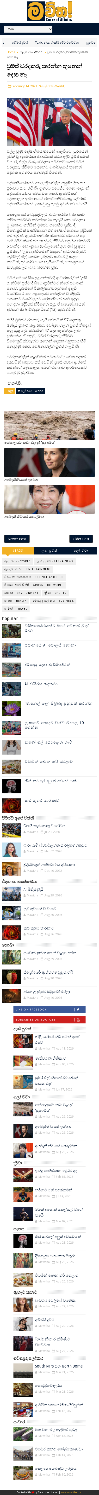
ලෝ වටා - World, (53, 86)
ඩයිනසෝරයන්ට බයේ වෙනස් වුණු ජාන (57, 628)
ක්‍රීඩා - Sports (55, 593)
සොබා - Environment (21, 593)
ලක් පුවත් (49, 550)
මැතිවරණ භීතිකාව (50, 1058)
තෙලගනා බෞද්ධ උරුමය (56, 1468)
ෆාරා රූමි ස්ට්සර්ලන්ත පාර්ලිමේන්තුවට (55, 845)
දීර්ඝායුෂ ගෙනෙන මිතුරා (55, 1256)
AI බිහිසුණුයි (33, 889)
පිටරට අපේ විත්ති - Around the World (34, 585)
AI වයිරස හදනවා (41, 684)
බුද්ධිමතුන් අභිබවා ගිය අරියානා (49, 864)
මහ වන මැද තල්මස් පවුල (56, 1429)
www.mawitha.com (71, 1492)
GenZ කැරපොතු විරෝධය (45, 826)
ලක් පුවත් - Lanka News (55, 561)
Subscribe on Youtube (36, 1019)
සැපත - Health (15, 601)
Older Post (81, 539)
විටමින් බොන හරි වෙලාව (49, 761)
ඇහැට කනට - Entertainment (27, 569)
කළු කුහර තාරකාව (42, 800)
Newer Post (17, 539)
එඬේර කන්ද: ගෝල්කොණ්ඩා (59, 1449)
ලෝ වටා (81, 550)
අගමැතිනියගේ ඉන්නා (21, 480)
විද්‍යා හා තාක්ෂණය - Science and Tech (34, 577)
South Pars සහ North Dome (59, 1366)
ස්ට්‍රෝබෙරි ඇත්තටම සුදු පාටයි (48, 972)
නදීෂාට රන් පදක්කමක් (53, 1190)
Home (11, 52)
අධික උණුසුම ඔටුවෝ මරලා (47, 991)
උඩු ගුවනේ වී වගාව (40, 908)
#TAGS (17, 550)
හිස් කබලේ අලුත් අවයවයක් (51, 781)
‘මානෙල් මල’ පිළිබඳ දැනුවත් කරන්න (59, 703)
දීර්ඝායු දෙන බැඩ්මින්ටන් (47, 664)
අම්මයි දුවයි (45, 1319)
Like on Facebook (31, 1009)
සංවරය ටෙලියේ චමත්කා (55, 1300)
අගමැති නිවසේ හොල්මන (24, 516)
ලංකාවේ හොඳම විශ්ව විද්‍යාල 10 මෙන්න (54, 725)
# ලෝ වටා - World (30, 391)
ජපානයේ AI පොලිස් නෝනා (50, 645)
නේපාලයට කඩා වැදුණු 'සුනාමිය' (29, 442)
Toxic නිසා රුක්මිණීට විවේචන (45, 42)
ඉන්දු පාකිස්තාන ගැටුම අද (56, 1170)
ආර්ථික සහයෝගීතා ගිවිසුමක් (59, 1405)
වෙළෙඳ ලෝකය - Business (53, 601)
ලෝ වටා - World (31, 52)
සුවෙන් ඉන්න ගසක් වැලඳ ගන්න (50, 953)
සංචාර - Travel (15, 609)
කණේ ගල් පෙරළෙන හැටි (49, 742)
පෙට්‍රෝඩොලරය (48, 1385)
